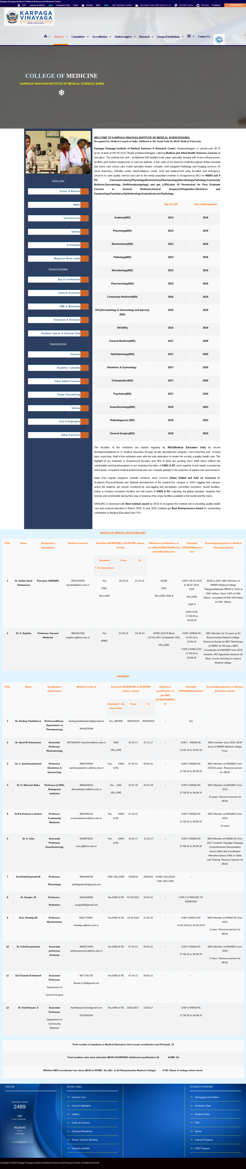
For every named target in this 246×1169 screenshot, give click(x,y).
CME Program (202, 1148)
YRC (197, 1122)
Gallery (75, 1114)
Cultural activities (81, 1148)
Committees (78, 36)
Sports (198, 1131)
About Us (59, 36)
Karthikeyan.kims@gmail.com (86, 1007)
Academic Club (203, 1105)
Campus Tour (79, 1097)
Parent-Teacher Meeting (84, 1139)
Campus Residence (82, 1131)
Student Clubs (202, 1114)
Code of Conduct (81, 1122)
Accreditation (99, 36)
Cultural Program (204, 1139)
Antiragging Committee (207, 1097)
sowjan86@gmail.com (86, 904)
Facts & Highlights (81, 1105)
